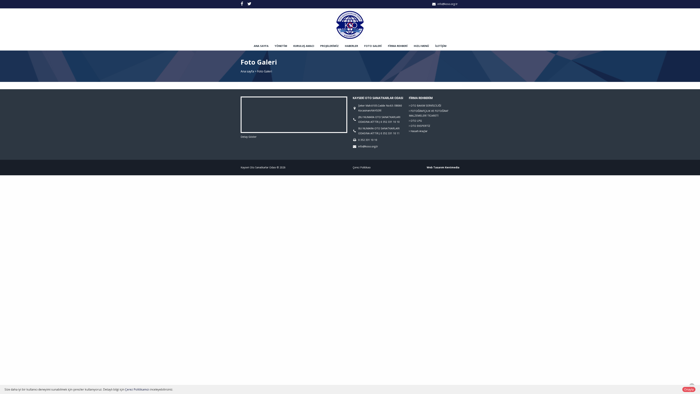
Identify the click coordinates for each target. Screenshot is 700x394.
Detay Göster (248, 136)
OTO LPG (416, 120)
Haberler (351, 46)
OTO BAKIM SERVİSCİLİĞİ (425, 105)
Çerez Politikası (362, 167)
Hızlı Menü (421, 46)
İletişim (440, 46)
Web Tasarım (435, 167)
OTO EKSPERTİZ (420, 126)
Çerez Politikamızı (137, 389)
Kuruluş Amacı (303, 46)
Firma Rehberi (398, 46)
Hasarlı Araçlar (418, 131)
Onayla (689, 389)
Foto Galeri (373, 46)
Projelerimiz (329, 46)
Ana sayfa (261, 46)
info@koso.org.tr (448, 4)
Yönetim (281, 46)
